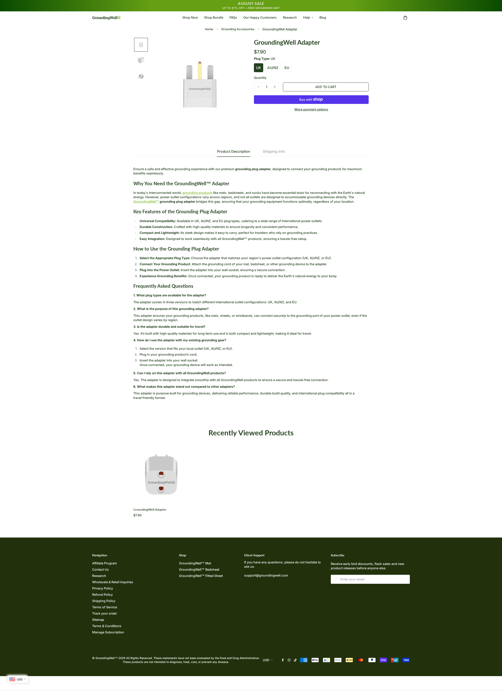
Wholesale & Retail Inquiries (112, 582)
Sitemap (98, 620)
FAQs (233, 17)
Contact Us (100, 569)
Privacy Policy (102, 588)
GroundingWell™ (146, 201)
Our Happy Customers (260, 17)
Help (306, 17)
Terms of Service (104, 607)
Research (290, 17)
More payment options (311, 109)
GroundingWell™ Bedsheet (199, 569)
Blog (322, 17)
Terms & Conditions (106, 626)
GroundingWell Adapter (149, 509)
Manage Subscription (108, 632)
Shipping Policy (103, 601)
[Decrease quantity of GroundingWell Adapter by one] (258, 86)
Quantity (260, 77)
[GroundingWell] (106, 17)
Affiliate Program (104, 563)
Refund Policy (102, 595)
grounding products (197, 193)
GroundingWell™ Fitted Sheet (201, 576)
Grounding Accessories (237, 29)
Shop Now (190, 17)
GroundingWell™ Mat (195, 563)
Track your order (104, 613)
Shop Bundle (213, 17)
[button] (404, 17)
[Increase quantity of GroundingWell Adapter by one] (274, 86)
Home (209, 29)
